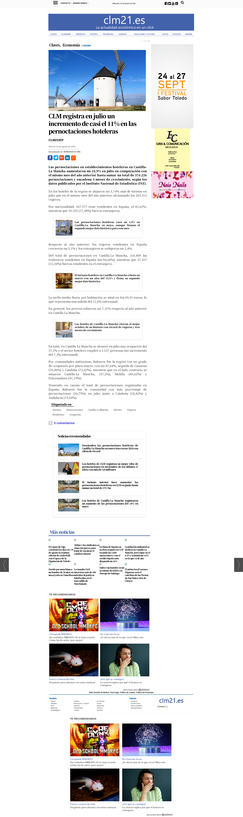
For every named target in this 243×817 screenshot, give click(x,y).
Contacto (65, 3)
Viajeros (131, 409)
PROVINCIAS (108, 34)
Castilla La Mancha (98, 409)
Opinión (188, 34)
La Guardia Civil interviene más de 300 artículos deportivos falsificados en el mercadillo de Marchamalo (85, 576)
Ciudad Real (78, 708)
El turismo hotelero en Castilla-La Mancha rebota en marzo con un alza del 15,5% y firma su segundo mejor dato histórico (107, 278)
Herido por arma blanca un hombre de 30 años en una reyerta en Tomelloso (61, 572)
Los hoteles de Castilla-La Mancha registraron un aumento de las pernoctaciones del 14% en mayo (110, 503)
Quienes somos (80, 3)
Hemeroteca (135, 703)
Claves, (55, 44)
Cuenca (100, 708)
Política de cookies (127, 692)
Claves (53, 34)
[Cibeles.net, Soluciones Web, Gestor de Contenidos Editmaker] (162, 706)
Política (94, 34)
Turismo (56, 409)
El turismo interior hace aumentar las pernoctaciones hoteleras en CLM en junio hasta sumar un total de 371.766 (110, 485)
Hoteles (118, 409)
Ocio (52, 706)
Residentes (58, 414)
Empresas (81, 34)
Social (165, 34)
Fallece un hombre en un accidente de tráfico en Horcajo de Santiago (111, 570)
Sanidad (122, 34)
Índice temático (137, 706)
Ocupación (75, 414)
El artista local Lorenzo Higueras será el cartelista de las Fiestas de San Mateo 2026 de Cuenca (136, 575)
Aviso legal (114, 692)
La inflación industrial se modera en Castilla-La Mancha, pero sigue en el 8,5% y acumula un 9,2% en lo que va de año (137, 552)
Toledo (76, 710)
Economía (66, 34)
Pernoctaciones (75, 409)
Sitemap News (136, 708)
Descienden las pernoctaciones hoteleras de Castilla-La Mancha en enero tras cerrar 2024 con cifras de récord (110, 448)
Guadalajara (55, 710)
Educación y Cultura (144, 34)
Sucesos (177, 34)
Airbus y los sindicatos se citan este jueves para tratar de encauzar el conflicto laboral (86, 549)
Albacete (54, 708)
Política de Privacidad (144, 692)
